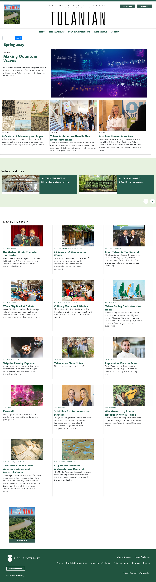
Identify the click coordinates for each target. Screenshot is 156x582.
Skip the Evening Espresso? (20, 363)
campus (14, 302)
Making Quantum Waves (20, 58)
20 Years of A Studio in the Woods (70, 253)
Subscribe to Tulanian (100, 563)
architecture (58, 178)
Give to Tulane (121, 563)
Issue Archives (56, 31)
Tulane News (100, 31)
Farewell (8, 411)
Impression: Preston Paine (121, 363)
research (15, 359)
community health (70, 302)
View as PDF (22, 540)
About (60, 563)
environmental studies (72, 248)
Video (48, 178)
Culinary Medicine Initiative (71, 306)
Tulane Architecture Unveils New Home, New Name (70, 137)
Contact (115, 31)
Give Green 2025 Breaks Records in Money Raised (120, 412)
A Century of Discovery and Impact (23, 136)
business (118, 359)
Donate (144, 6)
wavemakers (59, 407)
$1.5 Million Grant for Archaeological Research (69, 467)
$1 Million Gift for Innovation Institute (72, 412)
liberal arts (135, 178)
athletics (117, 302)
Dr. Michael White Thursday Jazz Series (20, 253)
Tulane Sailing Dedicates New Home (123, 307)
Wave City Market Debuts (18, 306)
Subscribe (127, 6)
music (13, 248)
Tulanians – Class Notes (68, 363)
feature (7, 52)
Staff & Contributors (79, 31)
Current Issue (124, 557)
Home (42, 31)
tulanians (58, 359)
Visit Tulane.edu (15, 568)
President (117, 248)
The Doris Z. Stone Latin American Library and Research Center (18, 469)
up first (6, 248)
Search (146, 563)
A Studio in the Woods (131, 182)
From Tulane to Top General (122, 252)
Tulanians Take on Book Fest (116, 136)
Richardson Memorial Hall (55, 182)
